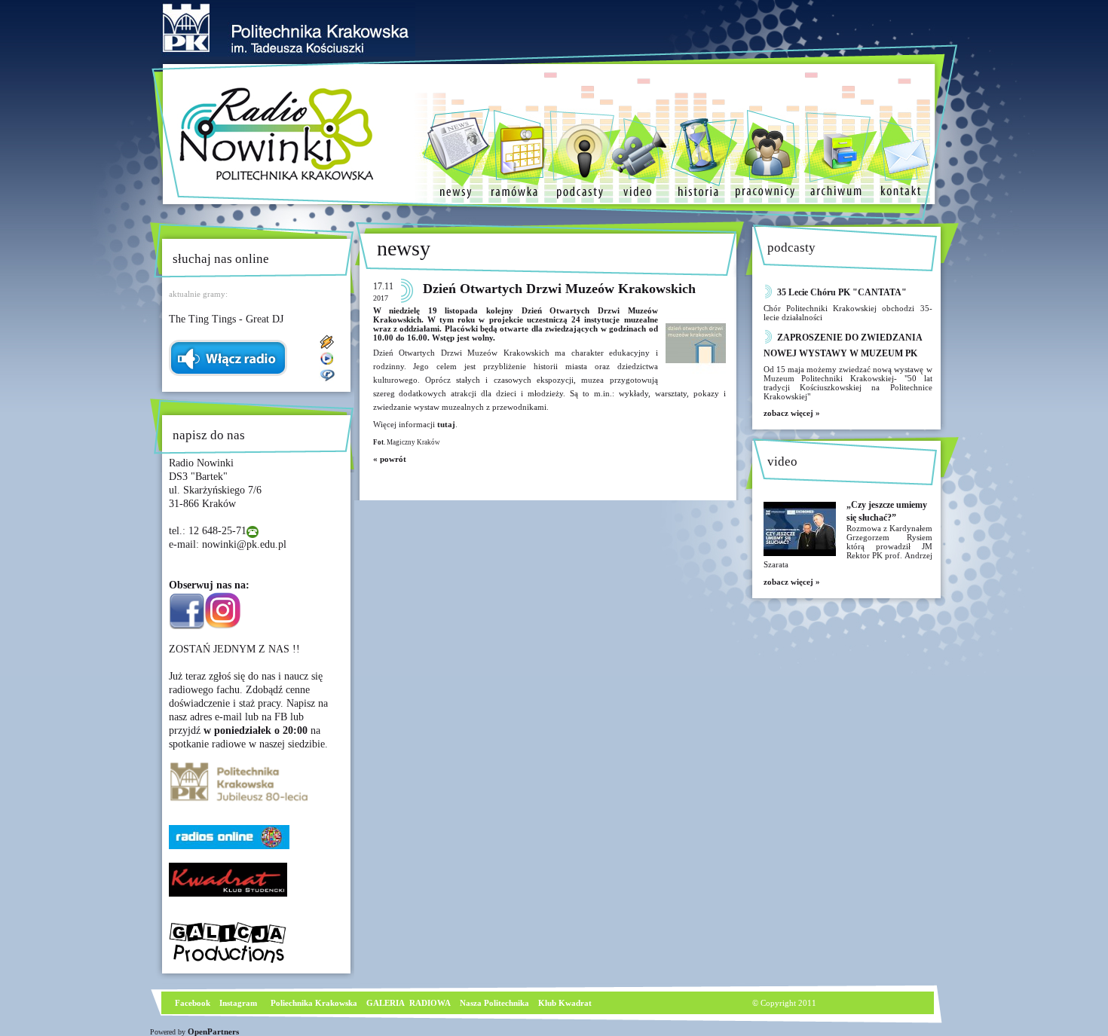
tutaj (446, 424)
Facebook (191, 1002)
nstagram (239, 1002)
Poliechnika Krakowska (315, 1002)
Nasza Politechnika (494, 1002)
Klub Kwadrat (565, 1002)
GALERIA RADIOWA (408, 1002)
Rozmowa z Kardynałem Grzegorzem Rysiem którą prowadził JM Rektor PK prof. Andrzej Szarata (848, 546)
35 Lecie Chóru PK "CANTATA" (842, 292)
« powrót (389, 458)
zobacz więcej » (792, 412)
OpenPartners (213, 1031)
